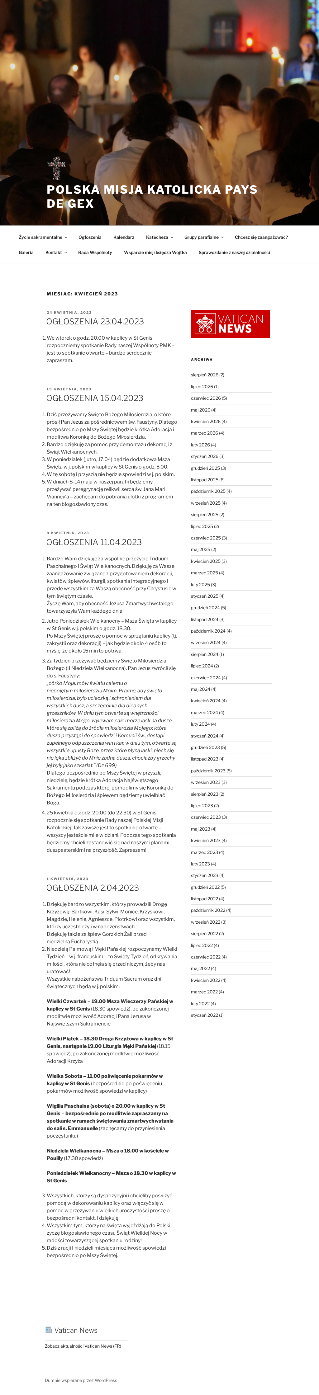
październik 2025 (208, 491)
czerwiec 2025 (206, 537)
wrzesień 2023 (206, 782)
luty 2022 (200, 1003)
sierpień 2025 (204, 514)
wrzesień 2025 (206, 503)
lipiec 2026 (202, 386)
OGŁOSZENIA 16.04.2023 (94, 398)
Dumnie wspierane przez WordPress (81, 1380)
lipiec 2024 (202, 665)
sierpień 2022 (204, 933)
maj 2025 (200, 549)
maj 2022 (200, 968)
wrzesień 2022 (205, 922)
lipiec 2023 (202, 805)
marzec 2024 (204, 712)
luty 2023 (200, 863)
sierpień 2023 (204, 794)
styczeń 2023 (204, 875)
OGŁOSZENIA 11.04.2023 (94, 542)
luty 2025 (200, 584)
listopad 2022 (204, 898)
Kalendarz (123, 237)
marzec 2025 (204, 572)
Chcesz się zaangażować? (261, 237)
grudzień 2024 (205, 607)
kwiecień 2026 (206, 421)
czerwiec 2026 (206, 398)
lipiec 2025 (202, 526)
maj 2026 (200, 409)
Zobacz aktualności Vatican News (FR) (83, 1346)
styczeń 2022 (204, 1015)
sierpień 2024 (204, 654)
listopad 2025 (204, 479)
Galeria (26, 252)
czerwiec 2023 (206, 817)
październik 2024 (208, 631)
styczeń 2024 (204, 735)
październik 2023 (208, 770)
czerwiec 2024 (206, 677)
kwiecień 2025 (206, 561)
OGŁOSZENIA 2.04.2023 (92, 888)
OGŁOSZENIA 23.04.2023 (95, 321)
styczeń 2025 (204, 596)
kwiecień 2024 (206, 700)
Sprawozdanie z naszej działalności (234, 252)
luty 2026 (200, 444)
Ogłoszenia (90, 237)
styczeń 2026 (204, 456)
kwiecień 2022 (205, 980)
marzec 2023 (204, 852)
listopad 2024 (204, 619)
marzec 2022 (204, 991)
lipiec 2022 (202, 945)
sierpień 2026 (204, 374)
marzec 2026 (204, 433)
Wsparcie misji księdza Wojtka (155, 252)
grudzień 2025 (205, 468)
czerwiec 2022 (206, 956)
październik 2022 (208, 910)
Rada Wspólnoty (95, 252)
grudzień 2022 (205, 887)
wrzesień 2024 (206, 642)
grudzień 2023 (205, 747)
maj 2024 (200, 689)
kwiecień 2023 (206, 840)
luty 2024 (200, 724)
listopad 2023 (204, 758)
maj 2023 (200, 829)
